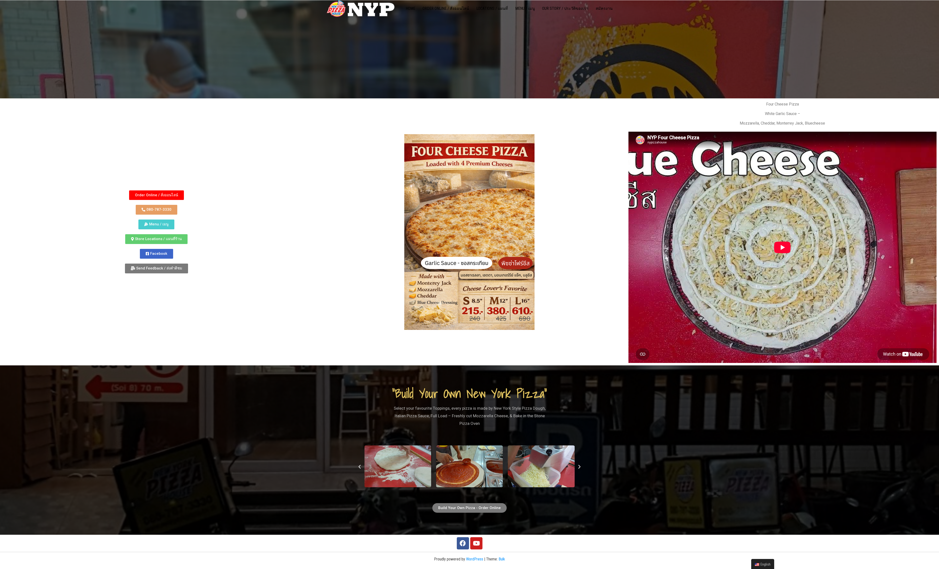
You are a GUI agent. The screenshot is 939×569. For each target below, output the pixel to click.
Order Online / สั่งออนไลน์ (446, 8)
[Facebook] (463, 543)
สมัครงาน (604, 8)
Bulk (502, 559)
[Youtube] (476, 543)
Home (410, 8)
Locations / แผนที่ (492, 8)
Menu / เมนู (525, 8)
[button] (156, 195)
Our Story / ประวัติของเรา (565, 8)
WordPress (474, 559)
